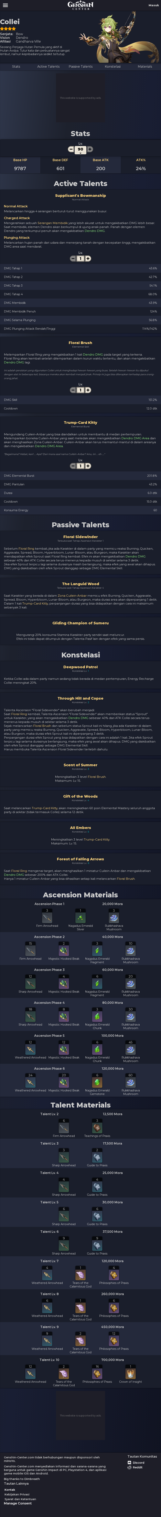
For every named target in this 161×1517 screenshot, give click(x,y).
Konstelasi (113, 66)
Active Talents (48, 66)
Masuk (154, 5)
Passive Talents (80, 66)
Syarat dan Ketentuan (20, 1499)
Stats (16, 66)
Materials (145, 66)
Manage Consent (18, 1503)
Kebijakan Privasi (17, 1494)
